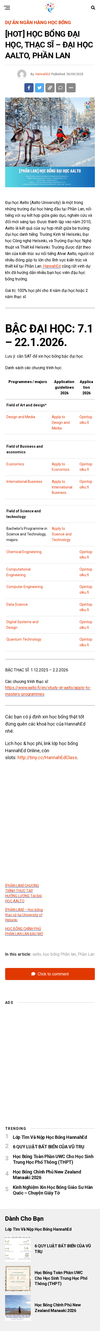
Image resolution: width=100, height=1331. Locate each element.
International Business (24, 481)
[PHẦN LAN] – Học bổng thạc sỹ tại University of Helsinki (24, 915)
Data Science (17, 604)
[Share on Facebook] (29, 87)
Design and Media (20, 417)
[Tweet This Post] (39, 87)
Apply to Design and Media (61, 422)
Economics (15, 464)
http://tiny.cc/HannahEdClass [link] (47, 757)
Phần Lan (86, 954)
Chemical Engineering (24, 552)
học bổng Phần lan (59, 954)
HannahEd (42, 74)
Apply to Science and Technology (62, 534)
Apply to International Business (62, 487)
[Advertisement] (50, 1059)
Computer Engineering (24, 587)
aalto (37, 954)
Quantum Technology (23, 639)
